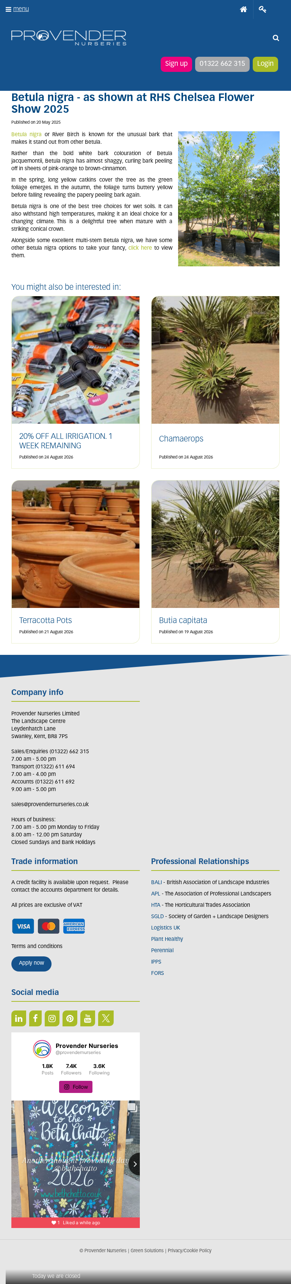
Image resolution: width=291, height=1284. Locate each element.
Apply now (31, 963)
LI (18, 1018)
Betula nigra (26, 135)
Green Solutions (147, 1251)
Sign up (176, 64)
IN (52, 1018)
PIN (70, 1018)
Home (243, 9)
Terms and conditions (37, 947)
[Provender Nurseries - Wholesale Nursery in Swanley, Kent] (68, 38)
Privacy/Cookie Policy (189, 1251)
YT (87, 1018)
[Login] (262, 9)
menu (21, 9)
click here (140, 248)
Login (265, 64)
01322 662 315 (222, 64)
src (276, 38)
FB (35, 1018)
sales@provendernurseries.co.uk (50, 805)
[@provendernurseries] (42, 1049)
